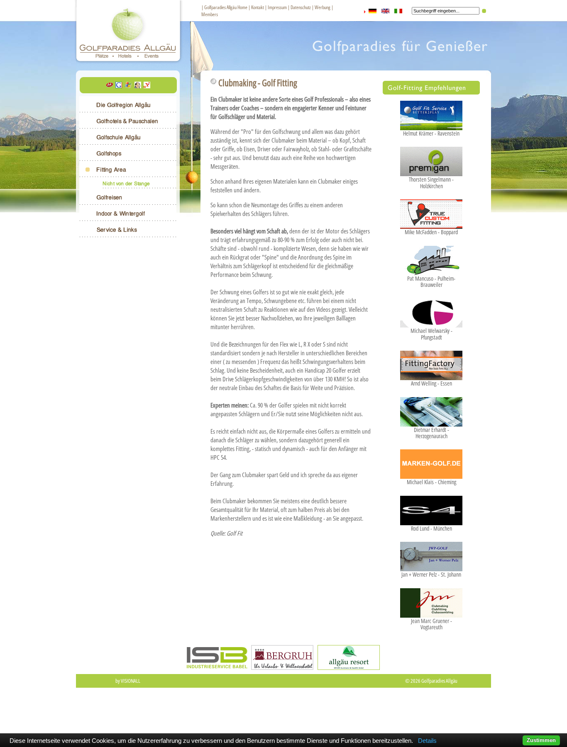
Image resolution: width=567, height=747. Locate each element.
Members (209, 14)
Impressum (277, 7)
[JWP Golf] (431, 567)
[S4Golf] (431, 521)
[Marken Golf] (431, 474)
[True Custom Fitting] (431, 224)
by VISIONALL (127, 680)
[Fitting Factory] (431, 375)
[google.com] (118, 86)
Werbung (322, 7)
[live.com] (128, 86)
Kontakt (257, 7)
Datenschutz (301, 7)
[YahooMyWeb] (147, 86)
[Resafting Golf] (431, 613)
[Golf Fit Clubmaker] (431, 125)
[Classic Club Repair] (431, 422)
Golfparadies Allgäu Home (225, 7)
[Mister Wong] (137, 86)
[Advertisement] (283, 714)
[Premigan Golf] (431, 171)
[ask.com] (109, 86)
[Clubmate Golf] (431, 323)
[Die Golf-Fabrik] (431, 271)
